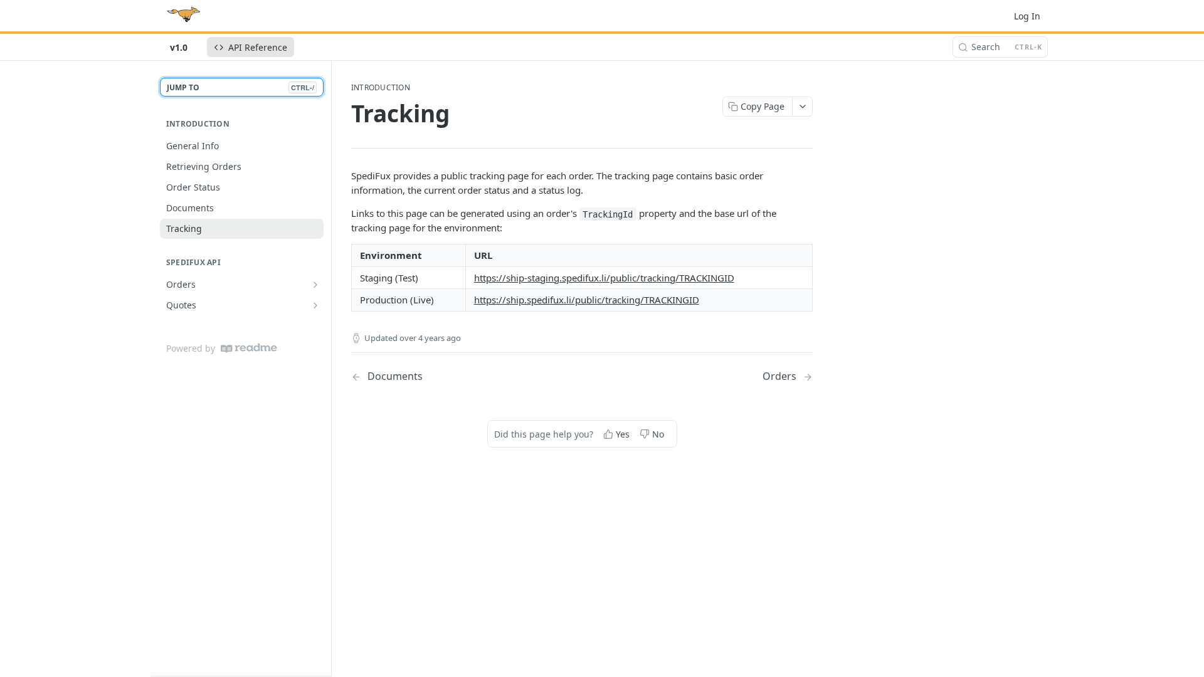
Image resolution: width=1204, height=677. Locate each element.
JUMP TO (240, 87)
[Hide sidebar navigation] (328, 368)
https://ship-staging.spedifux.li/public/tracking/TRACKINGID (604, 277)
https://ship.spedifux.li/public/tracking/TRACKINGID (586, 299)
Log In (1027, 16)
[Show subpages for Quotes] (315, 305)
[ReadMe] (249, 348)
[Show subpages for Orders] (315, 285)
